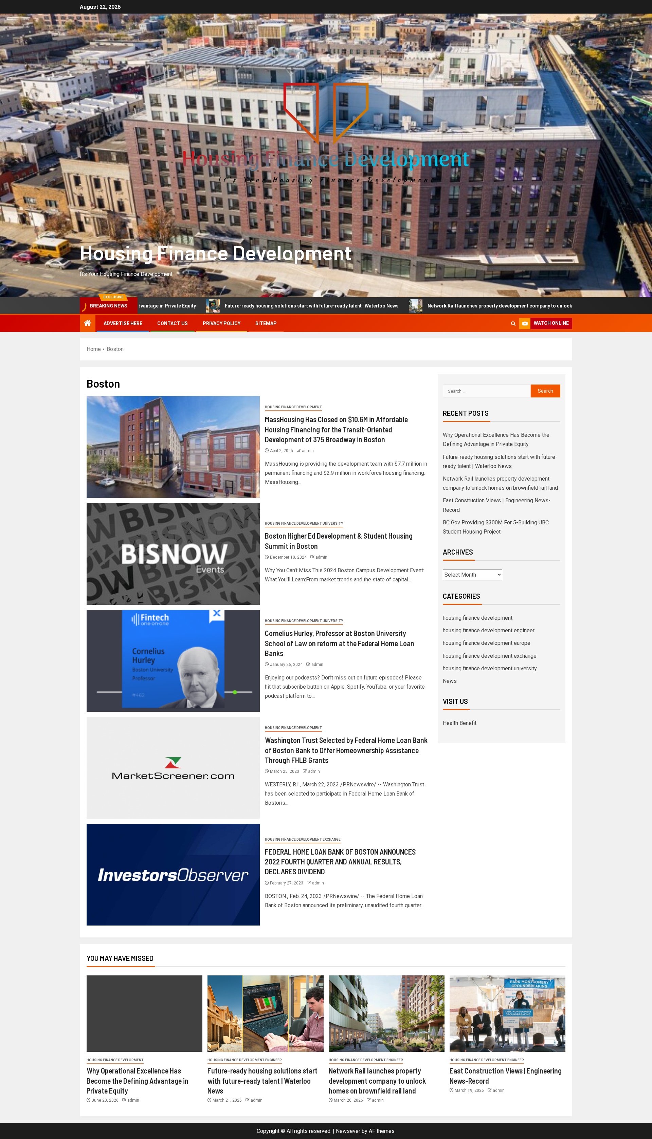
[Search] (513, 323)
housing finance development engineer (489, 630)
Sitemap (266, 323)
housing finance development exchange (303, 839)
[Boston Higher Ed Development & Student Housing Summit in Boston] (173, 554)
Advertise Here (123, 323)
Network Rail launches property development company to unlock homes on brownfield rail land (447, 306)
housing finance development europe (486, 643)
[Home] (87, 324)
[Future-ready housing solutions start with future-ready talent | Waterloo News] (265, 1013)
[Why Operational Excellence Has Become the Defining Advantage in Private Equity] (144, 1013)
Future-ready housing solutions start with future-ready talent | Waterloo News (225, 306)
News (450, 681)
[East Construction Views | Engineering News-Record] (507, 1013)
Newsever (348, 1131)
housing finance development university (304, 523)
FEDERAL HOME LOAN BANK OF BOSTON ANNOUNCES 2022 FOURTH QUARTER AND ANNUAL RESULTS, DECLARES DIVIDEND (340, 861)
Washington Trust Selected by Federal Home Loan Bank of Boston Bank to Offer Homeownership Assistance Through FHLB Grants (346, 749)
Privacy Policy (221, 323)
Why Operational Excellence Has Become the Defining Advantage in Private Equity (137, 1080)
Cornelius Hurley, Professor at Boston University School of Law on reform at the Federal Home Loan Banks (339, 643)
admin (308, 450)
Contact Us (172, 323)
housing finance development (293, 407)
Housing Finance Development (216, 252)
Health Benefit (459, 723)
